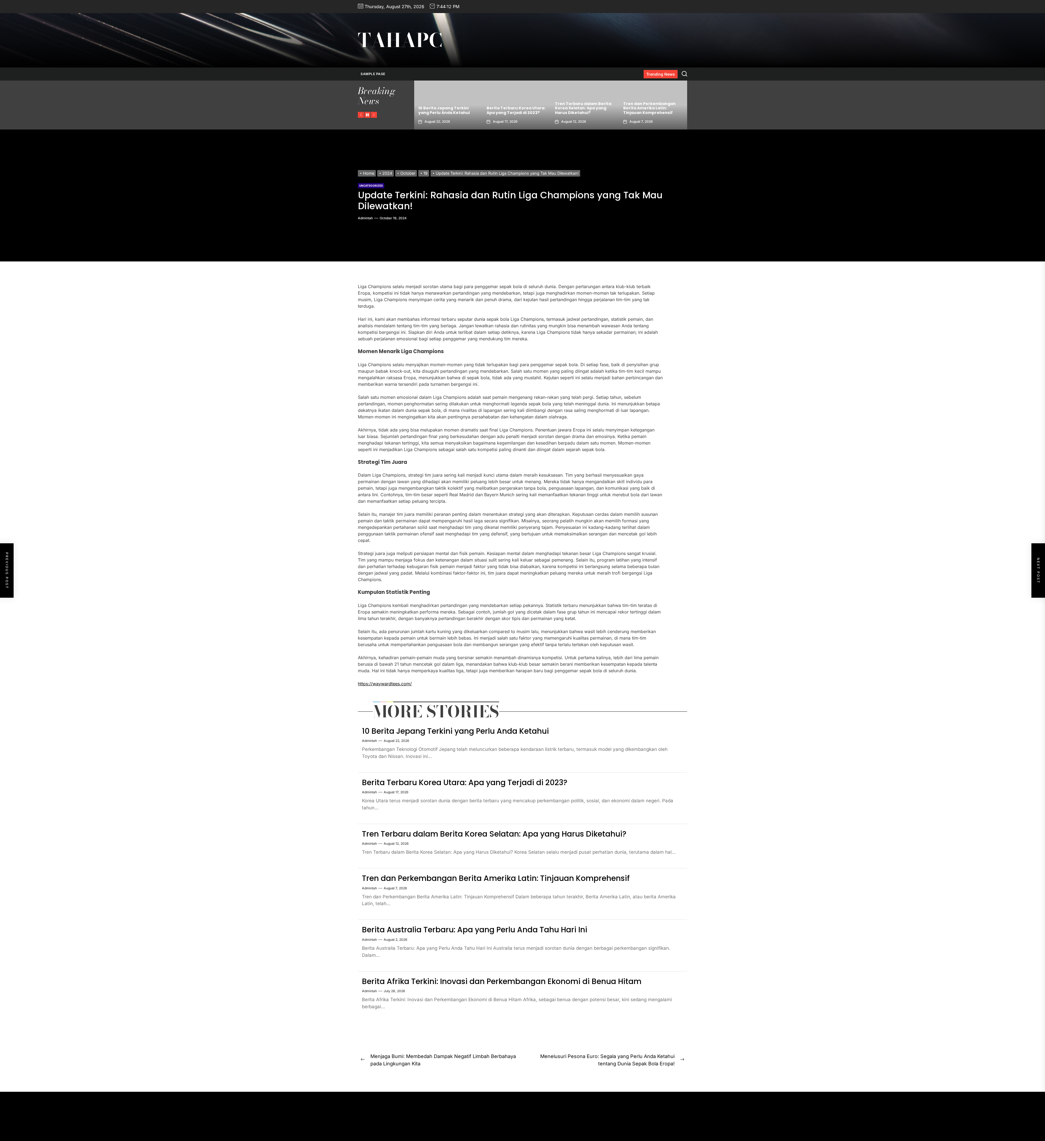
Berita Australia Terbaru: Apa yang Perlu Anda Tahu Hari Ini (582, 108)
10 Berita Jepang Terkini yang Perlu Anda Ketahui (649, 110)
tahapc (400, 40)
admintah (365, 218)
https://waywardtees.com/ (385, 683)
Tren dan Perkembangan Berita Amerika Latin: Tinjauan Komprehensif (513, 108)
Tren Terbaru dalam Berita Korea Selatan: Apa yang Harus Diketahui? (446, 108)
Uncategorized (371, 185)
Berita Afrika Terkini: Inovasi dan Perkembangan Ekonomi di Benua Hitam (501, 981)
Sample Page (373, 74)
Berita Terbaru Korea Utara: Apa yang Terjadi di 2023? (464, 782)
